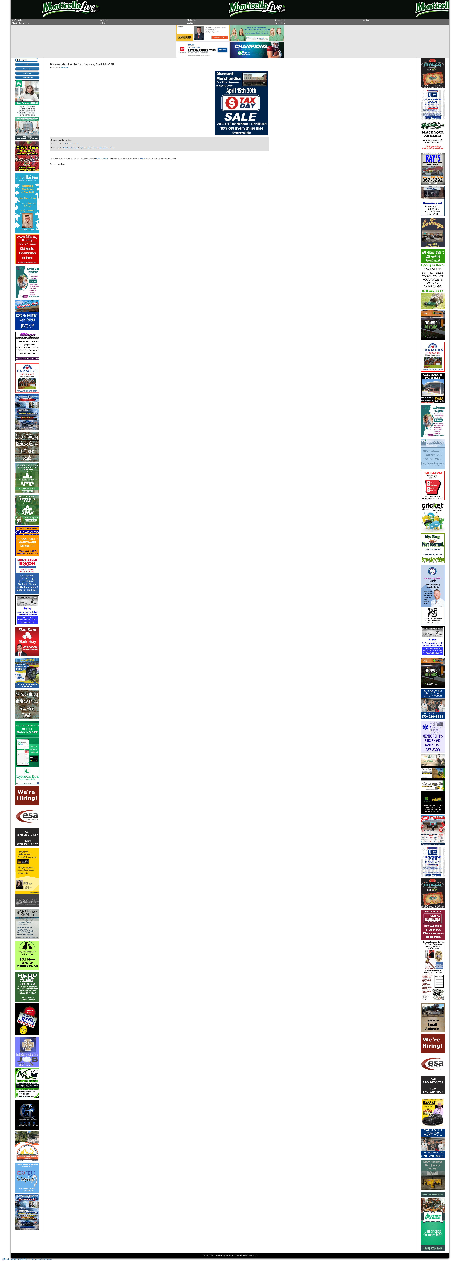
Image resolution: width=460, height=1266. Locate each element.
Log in (255, 1255)
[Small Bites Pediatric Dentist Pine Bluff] (27, 232)
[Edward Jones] (203, 40)
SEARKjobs (17, 20)
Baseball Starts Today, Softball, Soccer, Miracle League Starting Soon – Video (87, 148)
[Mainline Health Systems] (257, 40)
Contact (366, 20)
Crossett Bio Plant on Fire (69, 144)
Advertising (280, 23)
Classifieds (280, 20)
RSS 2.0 (142, 158)
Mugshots (104, 20)
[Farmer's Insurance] (27, 392)
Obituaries (191, 20)
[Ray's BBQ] (433, 184)
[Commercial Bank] (27, 784)
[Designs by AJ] (27, 1098)
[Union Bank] (433, 119)
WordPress (248, 1255)
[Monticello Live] (203, 57)
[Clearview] (27, 556)
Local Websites (27, 77)
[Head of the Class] (27, 1001)
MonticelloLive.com (20, 23)
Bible (27, 64)
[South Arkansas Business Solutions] (433, 500)
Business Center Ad (102, 158)
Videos (103, 23)
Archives (191, 23)
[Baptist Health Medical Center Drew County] (257, 57)
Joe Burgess (64, 67)
